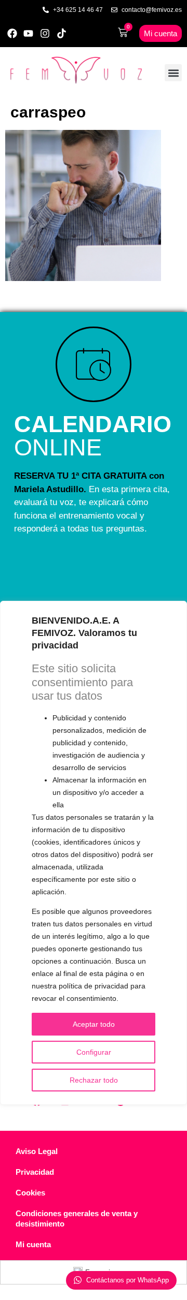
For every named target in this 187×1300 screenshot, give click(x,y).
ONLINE (92, 436)
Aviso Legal (37, 1151)
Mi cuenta (33, 1244)
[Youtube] (29, 33)
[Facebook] (12, 33)
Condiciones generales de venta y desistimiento (77, 1218)
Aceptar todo (94, 1024)
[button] (173, 72)
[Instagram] (45, 33)
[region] (93, 853)
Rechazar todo (94, 1080)
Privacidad (35, 1172)
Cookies (30, 1192)
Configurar (93, 1052)
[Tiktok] (62, 33)
